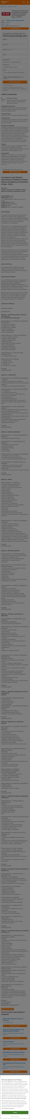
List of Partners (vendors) (8, 1108)
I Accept (15, 1112)
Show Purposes (15, 1116)
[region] (15, 1097)
